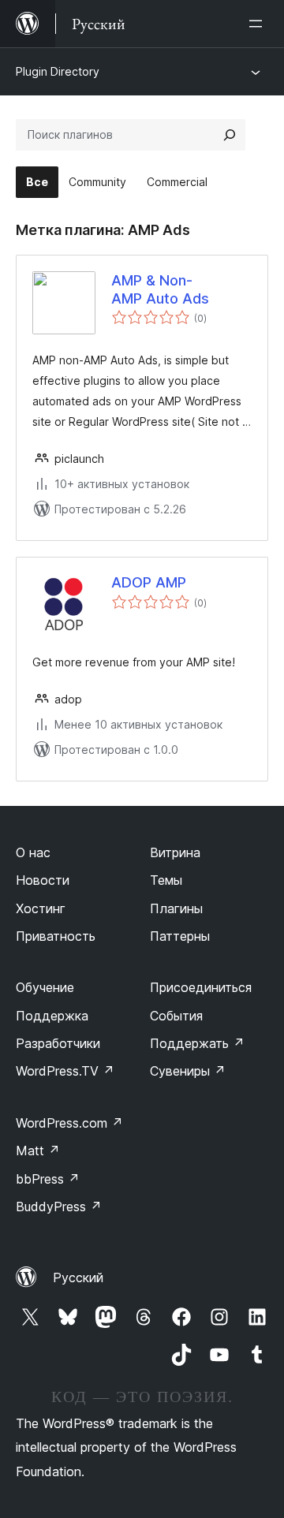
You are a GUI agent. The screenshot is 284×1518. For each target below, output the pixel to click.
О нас (33, 852)
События (176, 1016)
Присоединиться (201, 987)
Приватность (55, 936)
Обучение (45, 987)
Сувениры (188, 1071)
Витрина (175, 852)
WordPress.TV (65, 1071)
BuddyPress (59, 1206)
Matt (38, 1150)
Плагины (176, 908)
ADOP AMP (148, 582)
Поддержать (197, 1043)
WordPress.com (69, 1123)
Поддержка (52, 1016)
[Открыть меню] (259, 23)
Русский (78, 1277)
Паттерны (180, 936)
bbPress (48, 1179)
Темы (166, 880)
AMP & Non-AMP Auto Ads (160, 289)
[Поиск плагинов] (229, 135)
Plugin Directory (57, 71)
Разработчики (58, 1043)
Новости (42, 880)
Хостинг (40, 908)
